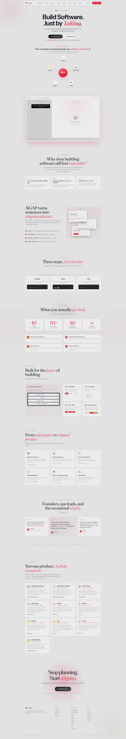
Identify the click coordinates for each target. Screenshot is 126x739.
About (74, 3)
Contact (79, 3)
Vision (72, 714)
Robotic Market (74, 712)
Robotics (64, 3)
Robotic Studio (74, 710)
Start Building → (96, 3)
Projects (58, 3)
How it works (40, 3)
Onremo (73, 722)
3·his (72, 724)
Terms (88, 720)
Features (46, 3)
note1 (72, 726)
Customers (89, 714)
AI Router (73, 728)
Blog (88, 712)
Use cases (53, 3)
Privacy (88, 718)
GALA (72, 716)
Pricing (69, 3)
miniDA (72, 718)
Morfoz (72, 720)
